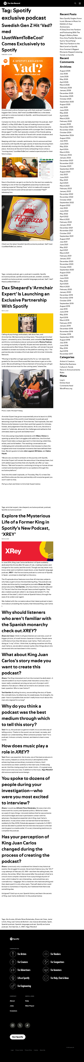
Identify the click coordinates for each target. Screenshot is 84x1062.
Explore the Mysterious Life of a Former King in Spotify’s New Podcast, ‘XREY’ (26, 525)
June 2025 (64, 110)
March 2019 (64, 320)
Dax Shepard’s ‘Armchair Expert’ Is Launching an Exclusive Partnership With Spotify (27, 297)
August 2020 (65, 272)
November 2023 (66, 163)
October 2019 (65, 300)
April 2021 (64, 250)
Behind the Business (68, 364)
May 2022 (64, 214)
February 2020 (66, 289)
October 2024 (65, 132)
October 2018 (65, 334)
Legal (12, 1050)
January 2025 (65, 124)
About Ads (42, 1050)
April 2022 (64, 216)
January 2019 (65, 326)
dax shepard (24, 507)
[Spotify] (11, 3)
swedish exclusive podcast (12, 279)
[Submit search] (81, 8)
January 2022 (65, 225)
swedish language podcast (33, 279)
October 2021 (65, 233)
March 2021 (64, 253)
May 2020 (64, 281)
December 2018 (66, 328)
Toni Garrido (13, 927)
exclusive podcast (36, 507)
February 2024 (66, 155)
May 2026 (64, 79)
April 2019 (64, 317)
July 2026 (64, 73)
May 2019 (64, 314)
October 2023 (65, 166)
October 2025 (65, 99)
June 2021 (64, 244)
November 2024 (66, 129)
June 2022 (64, 211)
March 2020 (65, 286)
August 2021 (65, 239)
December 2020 (66, 261)
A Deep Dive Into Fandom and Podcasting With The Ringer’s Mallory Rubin (70, 32)
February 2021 (65, 256)
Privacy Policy (28, 1050)
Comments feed (66, 385)
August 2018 (65, 340)
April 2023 (64, 183)
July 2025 (64, 107)
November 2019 (66, 298)
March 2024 (65, 152)
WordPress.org (66, 388)
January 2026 (65, 90)
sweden (39, 276)
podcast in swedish (32, 274)
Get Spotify (18, 1036)
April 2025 (64, 115)
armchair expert (12, 507)
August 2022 (65, 205)
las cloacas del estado (38, 922)
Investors (13, 1011)
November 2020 (66, 264)
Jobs (12, 1006)
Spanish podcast (8, 924)
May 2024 (64, 146)
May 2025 (64, 113)
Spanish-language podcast (25, 924)
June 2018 (64, 345)
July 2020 (64, 275)
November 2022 (66, 197)
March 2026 (65, 85)
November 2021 (66, 230)
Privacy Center (19, 1050)
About (12, 1001)
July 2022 (64, 208)
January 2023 (65, 191)
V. (19, 927)
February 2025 (66, 121)
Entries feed (65, 383)
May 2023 (64, 180)
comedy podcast (12, 274)
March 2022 (64, 219)
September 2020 (67, 269)
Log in (62, 380)
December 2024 (66, 127)
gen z (22, 274)
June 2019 (64, 312)
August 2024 (65, 138)
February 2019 (66, 323)
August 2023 (65, 172)
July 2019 (63, 309)
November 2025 (66, 96)
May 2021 (64, 247)
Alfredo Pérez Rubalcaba (24, 919)
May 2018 (64, 348)
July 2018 (63, 342)
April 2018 (64, 351)
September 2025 (67, 101)
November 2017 (66, 354)
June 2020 (64, 278)
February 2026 (66, 87)
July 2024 (64, 141)
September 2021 (66, 236)
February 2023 (66, 188)
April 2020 (64, 283)
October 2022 (65, 200)
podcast (47, 507)
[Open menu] (80, 3)
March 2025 (65, 118)
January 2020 (65, 292)
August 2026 (65, 71)
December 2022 (66, 194)
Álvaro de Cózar (41, 919)
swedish (46, 276)
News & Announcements (70, 370)
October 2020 (65, 267)
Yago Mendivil (31, 927)
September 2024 (67, 135)
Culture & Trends (66, 367)
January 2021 (65, 258)
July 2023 (64, 174)
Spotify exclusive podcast (11, 510)
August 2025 (65, 104)
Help (27, 1001)
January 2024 (65, 158)
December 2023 (66, 160)
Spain (49, 922)
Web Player (29, 1006)
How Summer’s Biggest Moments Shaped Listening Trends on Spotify (71, 52)
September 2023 (67, 169)
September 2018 (67, 337)
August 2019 (65, 306)
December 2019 (66, 295)
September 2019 (67, 303)
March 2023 (64, 186)
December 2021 (66, 228)
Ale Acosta (10, 919)
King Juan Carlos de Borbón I (18, 922)
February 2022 (66, 222)
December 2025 (66, 93)
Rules (62, 372)
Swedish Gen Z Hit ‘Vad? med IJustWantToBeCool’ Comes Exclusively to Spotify (27, 37)
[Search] (75, 3)
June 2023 (64, 177)
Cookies (36, 1050)
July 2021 (63, 242)
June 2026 (64, 76)
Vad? (46, 279)
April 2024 (64, 149)
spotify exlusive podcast (25, 276)
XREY (23, 927)
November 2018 (66, 331)
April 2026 (64, 82)
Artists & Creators (67, 361)
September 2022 (67, 202)
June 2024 (64, 144)
